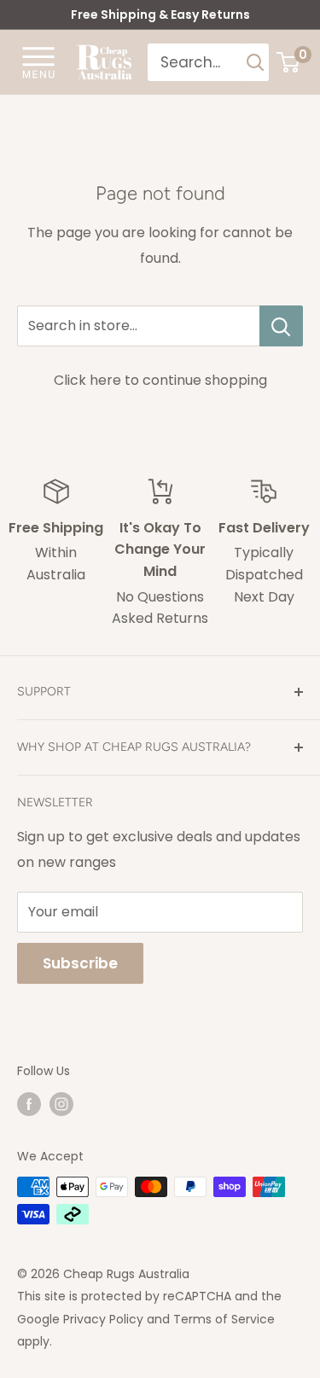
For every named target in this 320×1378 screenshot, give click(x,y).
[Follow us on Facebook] (29, 1104)
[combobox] (196, 62)
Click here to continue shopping (160, 380)
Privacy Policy (103, 1319)
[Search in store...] (281, 325)
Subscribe (80, 963)
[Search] (256, 62)
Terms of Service (224, 1319)
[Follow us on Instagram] (61, 1104)
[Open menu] (38, 61)
